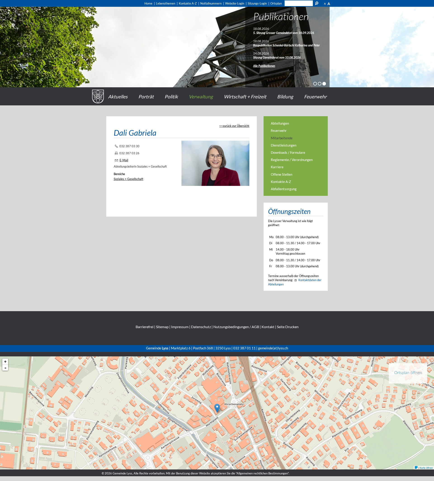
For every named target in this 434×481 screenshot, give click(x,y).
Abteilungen (280, 123)
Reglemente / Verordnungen (292, 160)
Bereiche (119, 174)
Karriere (277, 167)
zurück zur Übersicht (236, 126)
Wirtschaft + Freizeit (245, 96)
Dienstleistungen (283, 145)
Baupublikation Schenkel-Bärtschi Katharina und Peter (286, 45)
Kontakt (268, 327)
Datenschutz (201, 327)
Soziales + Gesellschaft (128, 179)
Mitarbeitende (281, 138)
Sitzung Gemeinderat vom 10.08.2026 (277, 57)
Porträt (146, 96)
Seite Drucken (288, 327)
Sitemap (162, 327)
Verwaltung (201, 96)
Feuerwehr (315, 96)
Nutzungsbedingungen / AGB (236, 327)
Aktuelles (117, 96)
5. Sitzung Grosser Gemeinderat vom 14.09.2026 (283, 33)
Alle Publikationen (264, 66)
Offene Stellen (281, 174)
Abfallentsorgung (284, 189)
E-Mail (124, 160)
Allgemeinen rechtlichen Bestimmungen (262, 473)
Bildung (285, 96)
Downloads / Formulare (288, 152)
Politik (171, 96)
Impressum (180, 327)
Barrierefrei (144, 327)
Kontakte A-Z (281, 182)
